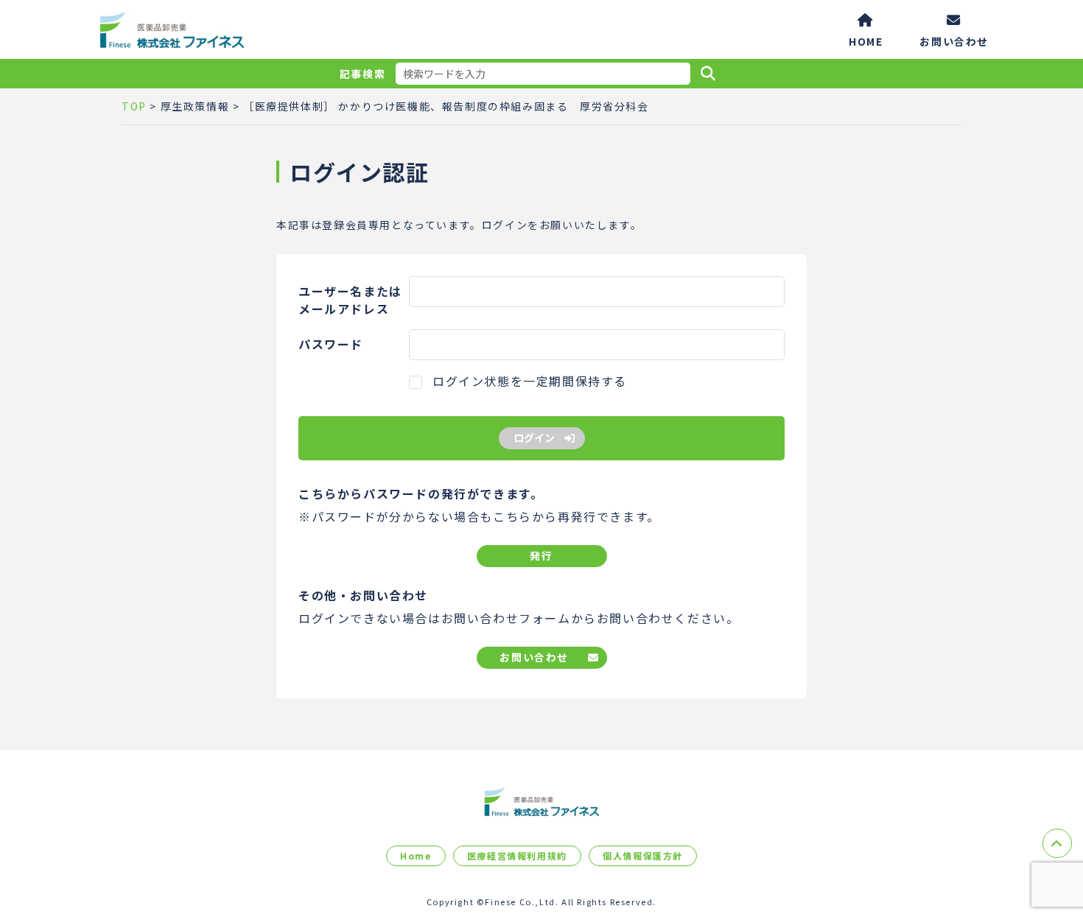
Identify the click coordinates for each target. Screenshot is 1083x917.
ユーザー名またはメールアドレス (350, 299)
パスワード (330, 344)
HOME (866, 40)
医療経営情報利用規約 (517, 855)
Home (415, 855)
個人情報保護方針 (643, 855)
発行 (541, 555)
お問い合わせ (954, 40)
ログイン (534, 437)
